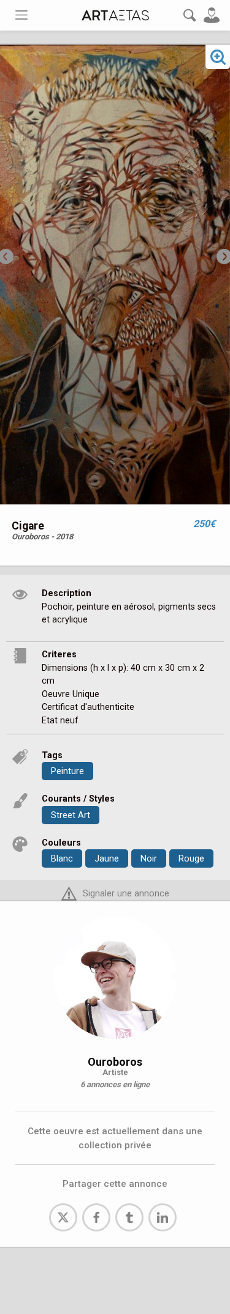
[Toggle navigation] (21, 15)
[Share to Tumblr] (129, 1217)
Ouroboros (115, 1061)
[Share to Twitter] (63, 1217)
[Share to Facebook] (96, 1217)
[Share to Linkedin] (162, 1217)
